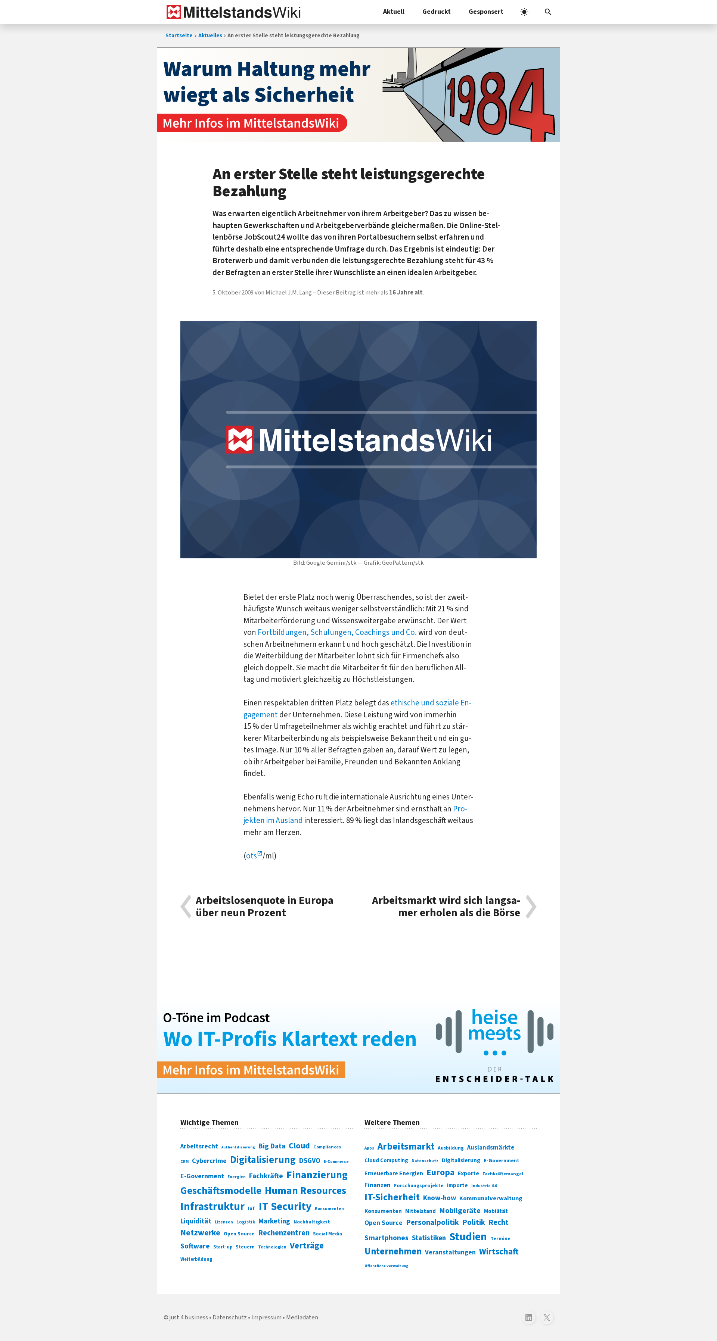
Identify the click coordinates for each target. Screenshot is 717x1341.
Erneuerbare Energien (393, 1173)
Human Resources (305, 1190)
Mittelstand (420, 1211)
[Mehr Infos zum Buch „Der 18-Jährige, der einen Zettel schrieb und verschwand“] (358, 95)
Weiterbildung (196, 1259)
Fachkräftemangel (502, 1173)
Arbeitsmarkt (406, 1146)
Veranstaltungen (450, 1252)
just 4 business (189, 1317)
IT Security (285, 1206)
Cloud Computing (386, 1160)
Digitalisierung (263, 1160)
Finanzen (377, 1185)
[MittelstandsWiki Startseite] (232, 12)
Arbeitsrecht (199, 1146)
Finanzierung (317, 1174)
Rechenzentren (284, 1233)
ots (251, 855)
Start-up (222, 1247)
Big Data (271, 1146)
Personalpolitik (432, 1222)
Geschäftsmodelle (220, 1190)
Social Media (327, 1233)
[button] (548, 12)
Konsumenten (329, 1209)
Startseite (179, 36)
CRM (184, 1161)
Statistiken (429, 1238)
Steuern (245, 1247)
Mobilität (496, 1211)
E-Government (202, 1176)
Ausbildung (451, 1148)
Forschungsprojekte (419, 1185)
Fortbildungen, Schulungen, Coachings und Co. (337, 632)
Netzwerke (200, 1233)
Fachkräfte (266, 1176)
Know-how (439, 1198)
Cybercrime (209, 1161)
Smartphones (386, 1238)
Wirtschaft (499, 1251)
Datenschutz (425, 1161)
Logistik (245, 1222)
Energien (236, 1177)
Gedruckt (436, 11)
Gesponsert (486, 11)
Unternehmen (393, 1251)
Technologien (272, 1247)
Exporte (468, 1173)
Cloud (299, 1146)
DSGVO (309, 1161)
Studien (468, 1237)
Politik (473, 1222)
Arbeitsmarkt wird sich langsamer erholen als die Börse (446, 907)
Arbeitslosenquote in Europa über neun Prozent (264, 907)
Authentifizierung (238, 1147)
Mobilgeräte (460, 1210)
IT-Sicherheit (392, 1197)
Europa (440, 1172)
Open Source (239, 1233)
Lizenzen (224, 1222)
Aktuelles (210, 36)
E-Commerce (336, 1161)
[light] (524, 12)
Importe (457, 1185)
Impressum (266, 1317)
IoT (251, 1208)
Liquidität (195, 1221)
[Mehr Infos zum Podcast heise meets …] (358, 1046)
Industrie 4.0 (484, 1186)
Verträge (307, 1245)
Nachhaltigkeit (312, 1222)
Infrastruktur (212, 1206)
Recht (498, 1222)
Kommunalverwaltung (490, 1198)
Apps (369, 1148)
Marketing (274, 1221)
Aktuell (393, 11)
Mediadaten (302, 1317)
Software (195, 1246)
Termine (500, 1238)
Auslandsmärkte (490, 1147)
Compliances (327, 1147)
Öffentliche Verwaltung (386, 1266)
